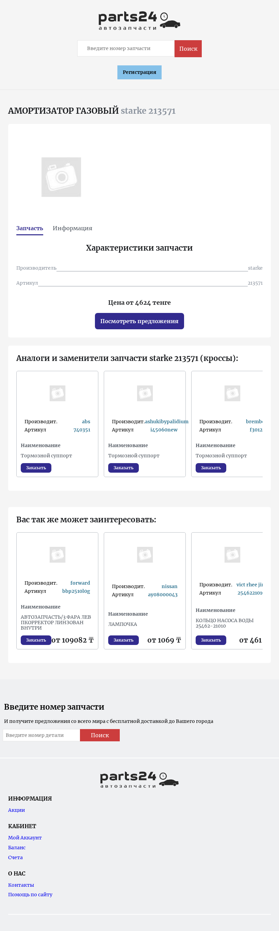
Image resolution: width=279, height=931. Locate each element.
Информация (72, 228)
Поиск (188, 48)
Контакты (21, 885)
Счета (15, 857)
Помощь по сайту (30, 894)
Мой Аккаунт (25, 838)
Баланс (17, 848)
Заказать (36, 467)
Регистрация (139, 72)
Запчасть (29, 228)
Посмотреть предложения (139, 321)
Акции (16, 810)
